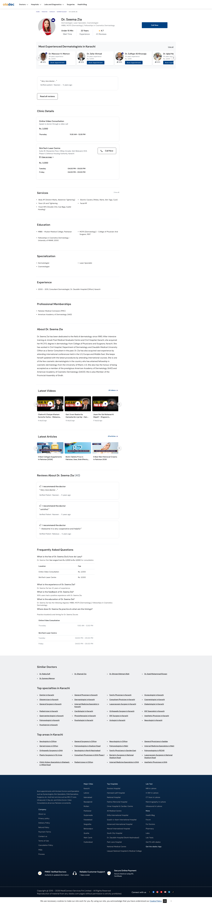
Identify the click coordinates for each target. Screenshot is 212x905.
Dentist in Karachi (47, 695)
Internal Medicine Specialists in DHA (124, 762)
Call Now (154, 25)
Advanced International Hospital (119, 824)
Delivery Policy (44, 823)
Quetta (86, 833)
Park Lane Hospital (114, 842)
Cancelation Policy (45, 845)
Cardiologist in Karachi (83, 711)
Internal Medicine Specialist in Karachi (86, 705)
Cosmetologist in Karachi (154, 699)
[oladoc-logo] (8, 4)
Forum (148, 820)
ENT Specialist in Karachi (154, 711)
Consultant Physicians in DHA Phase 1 (89, 755)
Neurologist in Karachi (153, 720)
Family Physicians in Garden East (122, 750)
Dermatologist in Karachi (84, 699)
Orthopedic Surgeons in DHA (51, 750)
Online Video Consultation (51, 121)
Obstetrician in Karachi (49, 699)
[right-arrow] (173, 58)
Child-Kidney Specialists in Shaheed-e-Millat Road (55, 763)
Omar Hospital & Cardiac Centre (120, 806)
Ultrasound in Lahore (154, 806)
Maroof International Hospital (118, 829)
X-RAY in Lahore (152, 793)
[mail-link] (165, 892)
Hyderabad (88, 842)
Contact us (42, 836)
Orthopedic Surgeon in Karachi (121, 711)
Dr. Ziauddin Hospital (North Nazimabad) (123, 838)
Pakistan (44, 12)
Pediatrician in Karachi (49, 711)
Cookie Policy (156, 901)
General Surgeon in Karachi (50, 704)
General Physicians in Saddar (156, 741)
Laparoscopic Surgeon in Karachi (122, 704)
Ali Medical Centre (114, 811)
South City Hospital (114, 833)
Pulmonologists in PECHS (154, 750)
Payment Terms (44, 832)
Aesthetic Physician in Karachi (156, 716)
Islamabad (88, 797)
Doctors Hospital (113, 788)
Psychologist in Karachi (83, 720)
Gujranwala (88, 815)
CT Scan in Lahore (153, 797)
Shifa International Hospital (117, 815)
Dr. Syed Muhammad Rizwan (155, 674)
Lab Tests (149, 838)
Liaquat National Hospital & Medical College (124, 851)
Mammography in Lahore (156, 802)
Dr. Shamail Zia (80, 674)
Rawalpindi (88, 802)
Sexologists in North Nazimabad (87, 750)
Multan (86, 806)
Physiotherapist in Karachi (85, 716)
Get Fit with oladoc (153, 842)
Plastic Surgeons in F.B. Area (51, 755)
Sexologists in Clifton (48, 741)
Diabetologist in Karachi (154, 704)
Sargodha (87, 824)
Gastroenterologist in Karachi (52, 716)
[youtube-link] (161, 892)
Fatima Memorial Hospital (117, 802)
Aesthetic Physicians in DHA (155, 762)
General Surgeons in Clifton (85, 741)
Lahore (86, 793)
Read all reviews (47, 96)
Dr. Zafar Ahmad (94, 53)
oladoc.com (73, 893)
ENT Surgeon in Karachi (118, 716)
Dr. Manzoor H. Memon (59, 53)
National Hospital (113, 797)
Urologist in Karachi (117, 720)
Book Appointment (57, 63)
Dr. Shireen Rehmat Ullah (119, 674)
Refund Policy (43, 827)
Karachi (52, 12)
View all (170, 47)
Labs (148, 833)
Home (38, 12)
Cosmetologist (43, 266)
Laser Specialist (86, 263)
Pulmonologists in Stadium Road (87, 746)
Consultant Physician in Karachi (122, 699)
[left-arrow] (38, 58)
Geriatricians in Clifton (49, 746)
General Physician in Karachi (86, 695)
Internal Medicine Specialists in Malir (159, 746)
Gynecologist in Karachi (154, 695)
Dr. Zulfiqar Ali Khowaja (135, 53)
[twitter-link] (150, 892)
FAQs (40, 850)
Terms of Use (43, 841)
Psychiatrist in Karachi (49, 725)
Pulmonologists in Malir (118, 746)
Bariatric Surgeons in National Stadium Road (121, 756)
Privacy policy (43, 818)
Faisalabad (88, 820)
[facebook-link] (153, 892)
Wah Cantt (88, 838)
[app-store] (157, 853)
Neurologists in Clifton (118, 741)
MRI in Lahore (151, 788)
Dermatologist (62, 12)
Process (41, 854)
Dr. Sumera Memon (47, 678)
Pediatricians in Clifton (83, 762)
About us (42, 814)
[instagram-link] (157, 892)
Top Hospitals (112, 784)
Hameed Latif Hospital (116, 793)
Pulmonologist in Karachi (50, 720)
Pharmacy (150, 829)
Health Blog (150, 815)
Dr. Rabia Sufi (45, 674)
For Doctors (150, 824)
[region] (77, 409)
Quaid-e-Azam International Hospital (121, 820)
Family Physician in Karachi (120, 695)
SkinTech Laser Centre (49, 148)
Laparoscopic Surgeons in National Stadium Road (158, 756)
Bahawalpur (88, 829)
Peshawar (87, 811)
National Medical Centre (116, 847)
